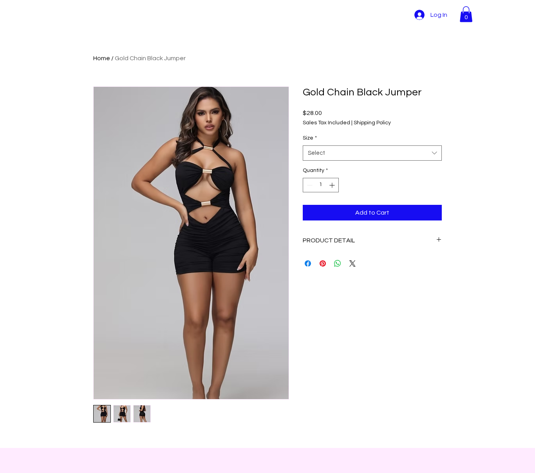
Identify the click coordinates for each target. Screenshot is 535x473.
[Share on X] (352, 263)
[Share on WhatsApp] (337, 263)
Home (101, 58)
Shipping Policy (372, 122)
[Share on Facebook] (308, 263)
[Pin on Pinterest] (322, 263)
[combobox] (372, 153)
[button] (466, 14)
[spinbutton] (321, 185)
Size (310, 138)
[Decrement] (309, 185)
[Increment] (333, 185)
